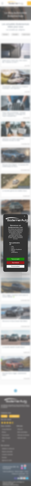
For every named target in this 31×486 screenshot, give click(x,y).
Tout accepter (15, 259)
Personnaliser (15, 266)
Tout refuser (15, 262)
